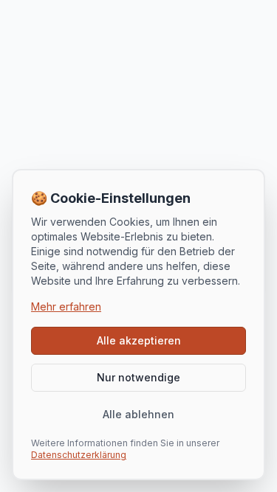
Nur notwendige (138, 377)
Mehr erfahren (66, 306)
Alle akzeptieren (139, 340)
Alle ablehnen (138, 414)
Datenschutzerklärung (78, 454)
